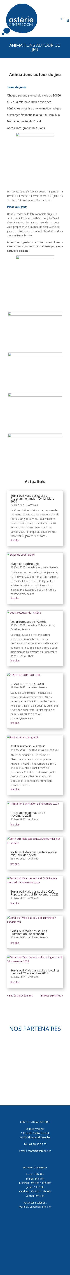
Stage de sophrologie (25, 564)
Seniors (53, 567)
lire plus (15, 540)
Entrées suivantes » (52, 995)
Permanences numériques (43, 749)
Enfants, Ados (46, 625)
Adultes (32, 567)
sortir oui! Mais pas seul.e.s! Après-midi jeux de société (34, 853)
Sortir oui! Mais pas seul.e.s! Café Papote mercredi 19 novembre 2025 (35, 893)
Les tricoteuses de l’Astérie (28, 622)
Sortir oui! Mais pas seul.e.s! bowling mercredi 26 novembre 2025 (35, 971)
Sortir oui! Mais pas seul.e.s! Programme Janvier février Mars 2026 (32, 498)
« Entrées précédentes (20, 995)
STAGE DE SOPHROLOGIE (28, 684)
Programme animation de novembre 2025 (28, 814)
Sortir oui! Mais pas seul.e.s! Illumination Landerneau (29, 932)
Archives (33, 505)
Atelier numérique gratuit (28, 746)
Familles (15, 629)
